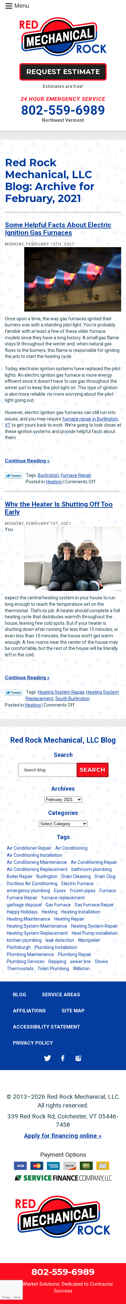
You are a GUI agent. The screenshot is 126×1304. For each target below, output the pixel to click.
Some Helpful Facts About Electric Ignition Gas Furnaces (58, 229)
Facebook (62, 1058)
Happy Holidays (22, 911)
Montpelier (89, 940)
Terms (17, 1297)
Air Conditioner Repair (29, 848)
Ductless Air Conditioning (32, 883)
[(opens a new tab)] (63, 1180)
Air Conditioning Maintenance (37, 862)
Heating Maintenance (28, 919)
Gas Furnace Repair (94, 904)
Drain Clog (105, 876)
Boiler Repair (20, 876)
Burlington (48, 475)
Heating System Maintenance (37, 926)
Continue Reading (25, 461)
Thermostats (20, 968)
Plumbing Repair (74, 954)
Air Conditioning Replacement (37, 869)
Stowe (101, 961)
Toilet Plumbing (53, 968)
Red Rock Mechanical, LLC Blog (63, 740)
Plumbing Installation (56, 947)
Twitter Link (14, 475)
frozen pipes (83, 890)
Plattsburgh (19, 947)
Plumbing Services (26, 961)
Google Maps (78, 1058)
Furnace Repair (76, 475)
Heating (54, 481)
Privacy (6, 1297)
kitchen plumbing (24, 940)
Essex (60, 890)
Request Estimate (63, 72)
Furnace (108, 890)
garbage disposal (24, 904)
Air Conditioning (71, 848)
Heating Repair (69, 919)
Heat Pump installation (95, 933)
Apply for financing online (60, 1135)
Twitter (47, 1058)
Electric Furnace (77, 883)
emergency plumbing (28, 890)
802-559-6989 (63, 110)
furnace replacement (63, 897)
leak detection (60, 940)
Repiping (57, 961)
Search (92, 770)
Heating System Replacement (37, 933)
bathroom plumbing (91, 869)
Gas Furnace (58, 904)
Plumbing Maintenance (30, 954)
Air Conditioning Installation (34, 855)
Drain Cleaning (76, 876)
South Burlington (72, 698)
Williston (81, 968)
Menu (22, 5)
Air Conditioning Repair (94, 862)
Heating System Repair (61, 692)
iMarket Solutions (41, 1284)
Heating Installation (80, 911)
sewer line (80, 961)
